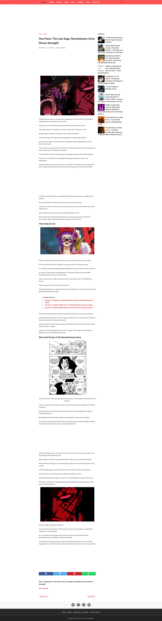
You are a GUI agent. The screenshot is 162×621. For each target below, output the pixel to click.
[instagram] (78, 605)
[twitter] (60, 573)
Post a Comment (60, 48)
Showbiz (80, 2)
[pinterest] (74, 573)
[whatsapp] (89, 573)
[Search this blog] (122, 2)
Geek (72, 2)
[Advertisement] (81, 18)
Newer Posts (43, 596)
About (64, 612)
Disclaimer (86, 612)
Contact (69, 612)
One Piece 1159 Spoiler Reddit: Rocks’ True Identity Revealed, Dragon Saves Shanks (69, 305)
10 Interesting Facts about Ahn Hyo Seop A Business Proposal (114, 40)
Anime (51, 2)
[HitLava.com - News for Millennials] (42, 2)
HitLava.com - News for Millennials (85, 618)
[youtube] (89, 605)
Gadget (59, 2)
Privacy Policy (77, 612)
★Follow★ (96, 2)
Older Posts (91, 596)
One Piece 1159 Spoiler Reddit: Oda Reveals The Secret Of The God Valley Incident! (68, 307)
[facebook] (46, 573)
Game (66, 2)
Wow (87, 2)
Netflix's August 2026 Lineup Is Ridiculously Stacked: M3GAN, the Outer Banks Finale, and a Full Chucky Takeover (110, 109)
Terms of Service (95, 612)
